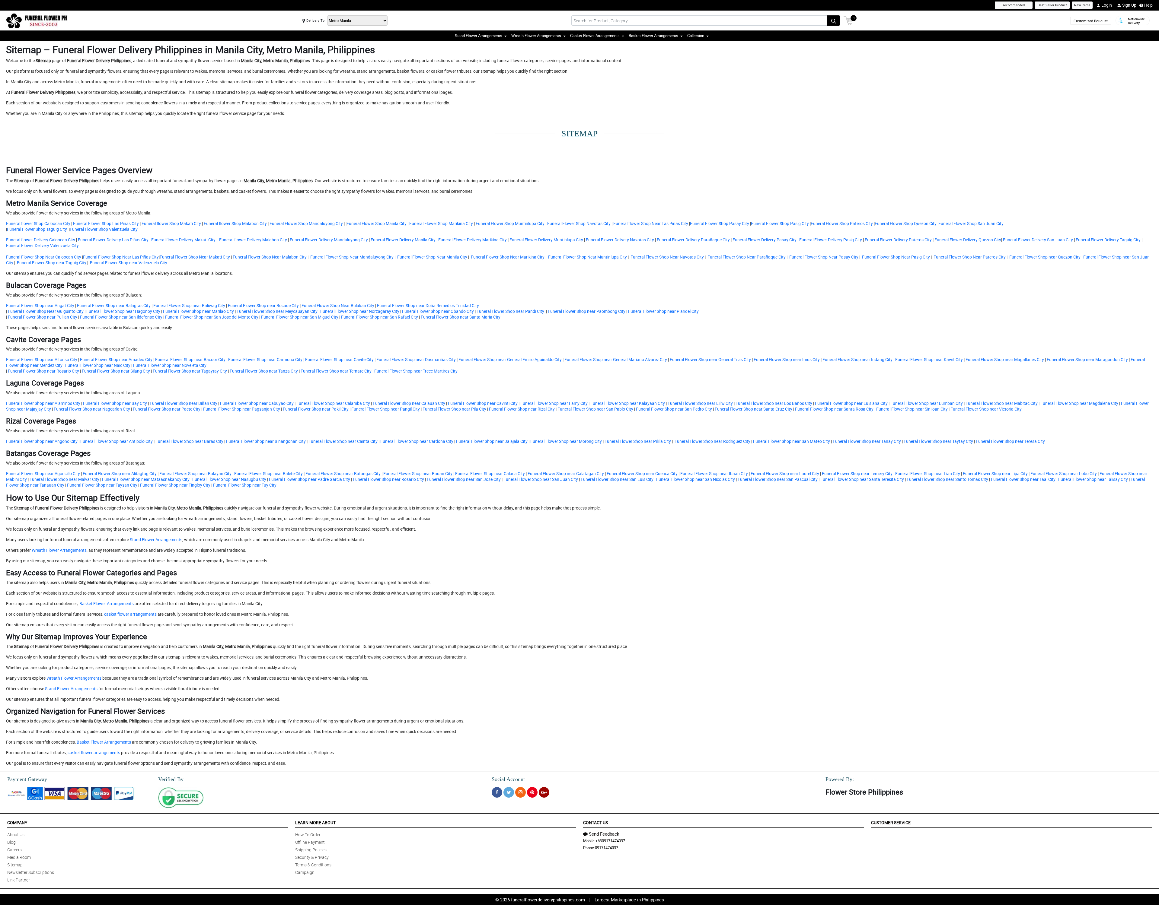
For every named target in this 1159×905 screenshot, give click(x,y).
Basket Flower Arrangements (106, 603)
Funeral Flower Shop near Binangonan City (266, 441)
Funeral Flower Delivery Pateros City (898, 240)
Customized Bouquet (1091, 20)
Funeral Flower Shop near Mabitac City (1002, 403)
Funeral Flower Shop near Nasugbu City (229, 479)
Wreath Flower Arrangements (59, 550)
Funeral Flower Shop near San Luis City (617, 479)
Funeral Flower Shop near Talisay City (1093, 479)
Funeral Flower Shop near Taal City (1023, 479)
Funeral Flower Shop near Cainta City (343, 441)
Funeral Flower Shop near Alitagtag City (120, 473)
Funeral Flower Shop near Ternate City (336, 371)
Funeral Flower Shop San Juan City (971, 223)
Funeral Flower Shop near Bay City (115, 403)
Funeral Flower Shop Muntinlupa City (509, 223)
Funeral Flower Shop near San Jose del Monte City (211, 317)
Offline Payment (310, 842)
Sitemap (15, 865)
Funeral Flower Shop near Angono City (42, 441)
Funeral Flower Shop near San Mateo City (791, 441)
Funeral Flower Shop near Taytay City (938, 441)
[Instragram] (520, 792)
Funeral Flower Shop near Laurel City (785, 473)
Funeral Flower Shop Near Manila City (431, 257)
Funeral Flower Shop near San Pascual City (778, 479)
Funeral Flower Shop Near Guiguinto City (46, 311)
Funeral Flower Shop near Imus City (787, 359)
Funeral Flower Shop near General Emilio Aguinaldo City (510, 359)
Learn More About (315, 822)
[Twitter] (508, 792)
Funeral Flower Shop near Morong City (566, 441)
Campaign (304, 872)
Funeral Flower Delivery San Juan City (1038, 240)
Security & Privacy (312, 857)
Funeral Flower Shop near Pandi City (511, 311)
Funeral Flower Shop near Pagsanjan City (241, 409)
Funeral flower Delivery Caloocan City (40, 240)
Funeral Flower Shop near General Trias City (710, 359)
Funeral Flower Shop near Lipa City (995, 473)
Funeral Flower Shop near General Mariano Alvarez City (615, 359)
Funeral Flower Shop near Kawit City (929, 359)
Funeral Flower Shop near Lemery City (857, 473)
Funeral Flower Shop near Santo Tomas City (947, 479)
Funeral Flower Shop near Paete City (166, 409)
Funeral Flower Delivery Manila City (403, 240)
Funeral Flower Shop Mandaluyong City (306, 223)
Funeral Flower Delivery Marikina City (472, 240)
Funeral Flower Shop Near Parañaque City (746, 257)
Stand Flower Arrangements (156, 539)
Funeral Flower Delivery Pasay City (764, 240)
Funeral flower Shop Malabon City (235, 223)
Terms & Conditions (313, 865)
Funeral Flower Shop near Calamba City (333, 403)
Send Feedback (604, 834)
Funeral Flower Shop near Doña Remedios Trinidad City (427, 305)
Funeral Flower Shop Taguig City (37, 229)
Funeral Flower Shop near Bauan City (417, 473)
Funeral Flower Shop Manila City (376, 223)
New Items (1082, 5)
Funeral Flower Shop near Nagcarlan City (92, 409)
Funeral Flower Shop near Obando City (438, 311)
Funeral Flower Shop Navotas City (579, 223)
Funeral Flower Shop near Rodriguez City (712, 441)
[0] (848, 20)
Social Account (508, 779)
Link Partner (18, 880)
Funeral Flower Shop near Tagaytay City (190, 371)
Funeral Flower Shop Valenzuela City (104, 229)
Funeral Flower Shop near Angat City (40, 305)
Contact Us (595, 822)
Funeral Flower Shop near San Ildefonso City (121, 317)
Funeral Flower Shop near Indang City (857, 359)
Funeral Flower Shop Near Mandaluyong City (351, 257)
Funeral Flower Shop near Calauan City (409, 403)
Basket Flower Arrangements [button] (653, 35)
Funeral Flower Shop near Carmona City (265, 359)
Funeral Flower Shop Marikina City (440, 223)
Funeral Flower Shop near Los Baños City (774, 403)
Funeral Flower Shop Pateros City (842, 223)
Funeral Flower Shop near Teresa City (1010, 441)
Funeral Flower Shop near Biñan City (183, 403)
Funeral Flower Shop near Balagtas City (114, 305)
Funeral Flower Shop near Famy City (554, 403)
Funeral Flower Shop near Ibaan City (714, 473)
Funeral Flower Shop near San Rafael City (379, 317)
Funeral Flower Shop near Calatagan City (566, 473)
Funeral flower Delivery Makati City (183, 240)
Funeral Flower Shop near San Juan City (540, 479)
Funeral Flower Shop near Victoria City (986, 409)
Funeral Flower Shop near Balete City (268, 473)
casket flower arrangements (130, 614)
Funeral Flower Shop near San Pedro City (674, 409)
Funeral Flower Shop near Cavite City (339, 359)
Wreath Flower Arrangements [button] (536, 35)
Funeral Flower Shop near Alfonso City (41, 359)
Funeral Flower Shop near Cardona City (416, 441)
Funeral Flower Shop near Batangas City (343, 473)
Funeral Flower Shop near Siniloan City (912, 409)
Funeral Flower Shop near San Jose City (464, 479)
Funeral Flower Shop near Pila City (454, 409)
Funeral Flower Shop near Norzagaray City (359, 311)
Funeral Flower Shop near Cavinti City (483, 403)
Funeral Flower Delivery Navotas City (619, 240)
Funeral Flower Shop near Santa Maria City (460, 317)
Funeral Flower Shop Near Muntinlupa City (587, 257)
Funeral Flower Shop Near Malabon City (270, 257)
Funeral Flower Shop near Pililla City (638, 441)
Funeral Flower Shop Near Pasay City (823, 257)
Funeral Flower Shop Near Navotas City (667, 257)
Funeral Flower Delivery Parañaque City (693, 240)
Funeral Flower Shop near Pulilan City (42, 317)
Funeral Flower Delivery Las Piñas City (112, 240)
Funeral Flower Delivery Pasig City (830, 240)
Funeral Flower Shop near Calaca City (490, 473)
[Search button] (833, 20)
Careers (14, 850)
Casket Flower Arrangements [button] (595, 35)
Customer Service (891, 822)
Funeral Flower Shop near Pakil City (316, 409)
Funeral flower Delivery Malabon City (252, 240)
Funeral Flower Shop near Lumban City (926, 403)
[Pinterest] (532, 792)
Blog (11, 842)
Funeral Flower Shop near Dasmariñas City (416, 359)
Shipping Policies (311, 850)
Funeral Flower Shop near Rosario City (43, 371)
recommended (1014, 5)
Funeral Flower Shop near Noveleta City (169, 365)
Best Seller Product (1052, 5)
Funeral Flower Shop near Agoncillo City (43, 473)
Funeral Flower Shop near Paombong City (586, 311)
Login (1106, 5)
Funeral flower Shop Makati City (171, 223)
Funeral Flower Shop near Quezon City (1044, 257)
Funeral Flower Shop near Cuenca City (642, 473)
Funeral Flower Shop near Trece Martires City (416, 371)
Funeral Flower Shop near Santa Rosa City (834, 409)
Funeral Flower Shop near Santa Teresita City (862, 479)
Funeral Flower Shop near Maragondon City (1087, 359)
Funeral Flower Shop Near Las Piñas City (121, 257)
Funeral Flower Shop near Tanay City (867, 441)
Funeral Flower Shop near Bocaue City (263, 305)
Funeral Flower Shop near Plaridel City (663, 311)
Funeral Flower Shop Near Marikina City (507, 257)
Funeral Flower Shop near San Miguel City (299, 317)
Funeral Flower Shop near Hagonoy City (123, 311)
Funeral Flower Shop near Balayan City (195, 473)
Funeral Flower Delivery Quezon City (967, 240)
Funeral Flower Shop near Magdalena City (1079, 403)
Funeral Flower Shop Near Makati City (195, 257)
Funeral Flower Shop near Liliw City (700, 403)
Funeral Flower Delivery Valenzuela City (42, 245)
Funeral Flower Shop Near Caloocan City (43, 257)
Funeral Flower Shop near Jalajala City (492, 441)
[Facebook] (497, 792)
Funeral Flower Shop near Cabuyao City (257, 403)
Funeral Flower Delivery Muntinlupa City (546, 240)
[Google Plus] (544, 792)
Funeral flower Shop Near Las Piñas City (650, 223)
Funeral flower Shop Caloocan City (38, 223)
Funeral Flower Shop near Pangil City (385, 409)
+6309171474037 (610, 840)
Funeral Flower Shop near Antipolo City (116, 441)
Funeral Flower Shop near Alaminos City (43, 403)
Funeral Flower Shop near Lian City (927, 473)
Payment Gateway (27, 779)
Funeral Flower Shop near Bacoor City (190, 359)
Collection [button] (695, 35)
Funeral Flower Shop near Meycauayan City (277, 311)
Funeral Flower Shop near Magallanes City (1005, 359)
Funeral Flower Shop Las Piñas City (106, 223)
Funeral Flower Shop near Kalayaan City (627, 403)
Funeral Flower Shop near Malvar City (64, 479)
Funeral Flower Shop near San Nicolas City (695, 479)
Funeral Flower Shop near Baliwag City (189, 305)
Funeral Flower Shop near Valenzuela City (128, 262)
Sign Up (1129, 5)
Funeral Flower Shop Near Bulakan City (338, 305)
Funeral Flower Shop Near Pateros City (969, 257)
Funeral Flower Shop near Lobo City (1063, 473)
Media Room (19, 857)
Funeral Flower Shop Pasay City (719, 223)
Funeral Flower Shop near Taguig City (51, 262)
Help (1148, 5)
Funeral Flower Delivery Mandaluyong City (328, 240)
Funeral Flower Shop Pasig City (780, 223)
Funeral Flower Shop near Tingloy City (175, 485)
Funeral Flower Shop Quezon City (906, 223)
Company (17, 822)
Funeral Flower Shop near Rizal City (522, 409)
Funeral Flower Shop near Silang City (116, 371)
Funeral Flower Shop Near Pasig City (895, 257)
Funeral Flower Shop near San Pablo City (595, 409)
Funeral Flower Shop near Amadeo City (116, 359)
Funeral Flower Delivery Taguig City (1108, 240)
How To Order (308, 834)
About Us (15, 834)
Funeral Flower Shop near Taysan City (102, 485)
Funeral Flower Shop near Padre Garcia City (309, 479)
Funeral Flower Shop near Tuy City (244, 485)
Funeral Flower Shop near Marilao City (198, 311)
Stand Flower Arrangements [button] (478, 35)
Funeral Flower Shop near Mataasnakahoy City (146, 479)
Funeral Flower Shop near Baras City (189, 441)
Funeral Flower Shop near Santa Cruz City (753, 409)
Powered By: (839, 779)
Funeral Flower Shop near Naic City (97, 365)
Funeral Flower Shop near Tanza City (264, 371)
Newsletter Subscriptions (30, 872)
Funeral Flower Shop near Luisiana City (851, 403)
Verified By (171, 779)
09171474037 (606, 847)
